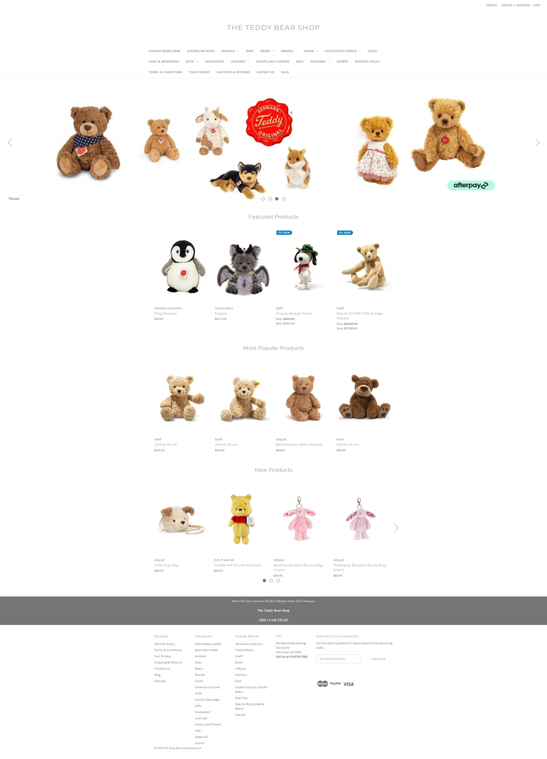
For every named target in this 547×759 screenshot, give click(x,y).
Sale (299, 61)
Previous (9, 142)
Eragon (221, 313)
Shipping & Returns (233, 72)
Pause (14, 198)
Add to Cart (182, 270)
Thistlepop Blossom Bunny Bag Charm (359, 567)
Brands (287, 51)
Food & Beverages (164, 61)
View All (240, 715)
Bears (265, 51)
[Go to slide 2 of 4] (270, 198)
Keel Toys (241, 698)
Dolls (372, 51)
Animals (228, 51)
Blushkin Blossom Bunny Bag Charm (298, 567)
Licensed (238, 61)
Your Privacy (199, 72)
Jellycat (240, 668)
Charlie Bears (244, 650)
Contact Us (265, 72)
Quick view (182, 263)
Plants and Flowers (272, 61)
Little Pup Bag (166, 565)
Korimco (241, 675)
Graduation (214, 61)
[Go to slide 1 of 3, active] (264, 580)
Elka (238, 681)
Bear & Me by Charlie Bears (249, 706)
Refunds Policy (367, 61)
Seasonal (318, 61)
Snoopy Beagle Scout (294, 313)
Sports (342, 61)
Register (523, 5)
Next (537, 142)
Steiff (239, 656)
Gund (239, 662)
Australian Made (201, 51)
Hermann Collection (249, 644)
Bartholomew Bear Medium (299, 444)
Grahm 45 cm (348, 444)
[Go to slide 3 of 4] (276, 198)
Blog (285, 72)
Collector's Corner (341, 51)
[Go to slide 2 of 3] (271, 580)
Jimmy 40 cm (165, 444)
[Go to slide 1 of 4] (263, 198)
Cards (309, 51)
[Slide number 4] (273, 142)
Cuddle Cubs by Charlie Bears (251, 689)
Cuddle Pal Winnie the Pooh (237, 565)
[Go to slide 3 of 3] (278, 580)
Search (491, 5)
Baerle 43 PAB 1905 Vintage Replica (360, 315)
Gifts (190, 61)
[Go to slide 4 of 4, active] (283, 198)
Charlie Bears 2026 (164, 51)
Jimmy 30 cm (226, 444)
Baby (250, 51)
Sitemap (160, 681)
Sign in (507, 5)
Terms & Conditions (165, 72)
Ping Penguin (165, 313)
